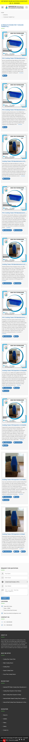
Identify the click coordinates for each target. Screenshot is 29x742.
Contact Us (5, 730)
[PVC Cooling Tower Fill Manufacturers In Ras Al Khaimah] (14, 198)
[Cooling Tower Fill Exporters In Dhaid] (14, 519)
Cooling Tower (6, 666)
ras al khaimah (18, 230)
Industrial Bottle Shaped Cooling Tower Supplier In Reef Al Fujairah (15, 698)
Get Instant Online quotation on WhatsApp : (14, 2)
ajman (16, 336)
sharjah (17, 551)
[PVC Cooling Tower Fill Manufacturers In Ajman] (14, 303)
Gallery (4, 726)
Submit (4, 598)
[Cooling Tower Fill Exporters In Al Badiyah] (14, 465)
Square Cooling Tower (8, 670)
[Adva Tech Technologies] (14, 7)
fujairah (17, 497)
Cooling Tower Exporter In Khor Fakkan (12, 690)
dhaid (24, 551)
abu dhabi (6, 390)
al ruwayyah (7, 178)
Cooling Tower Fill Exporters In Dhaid (13, 534)
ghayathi (17, 387)
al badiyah (6, 500)
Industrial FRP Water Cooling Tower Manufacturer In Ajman (15, 687)
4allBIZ (16, 740)
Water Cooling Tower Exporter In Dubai (12, 694)
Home (2, 12)
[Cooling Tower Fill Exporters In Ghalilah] (14, 410)
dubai (5, 127)
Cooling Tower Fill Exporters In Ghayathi (14, 370)
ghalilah (6, 445)
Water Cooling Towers (8, 663)
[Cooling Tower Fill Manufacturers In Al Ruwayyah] (14, 250)
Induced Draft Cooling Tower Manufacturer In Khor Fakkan (15, 702)
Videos (4, 722)
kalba (5, 75)
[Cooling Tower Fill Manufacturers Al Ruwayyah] (14, 147)
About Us (5, 715)
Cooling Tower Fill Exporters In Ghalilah (14, 425)
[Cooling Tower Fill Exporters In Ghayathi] (14, 356)
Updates (5, 14)
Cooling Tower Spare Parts (9, 659)
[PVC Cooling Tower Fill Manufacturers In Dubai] (14, 95)
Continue (21, 72)
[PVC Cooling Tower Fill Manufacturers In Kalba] (14, 44)
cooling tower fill (7, 230)
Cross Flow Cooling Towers (9, 674)
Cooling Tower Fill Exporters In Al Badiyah (15, 479)
